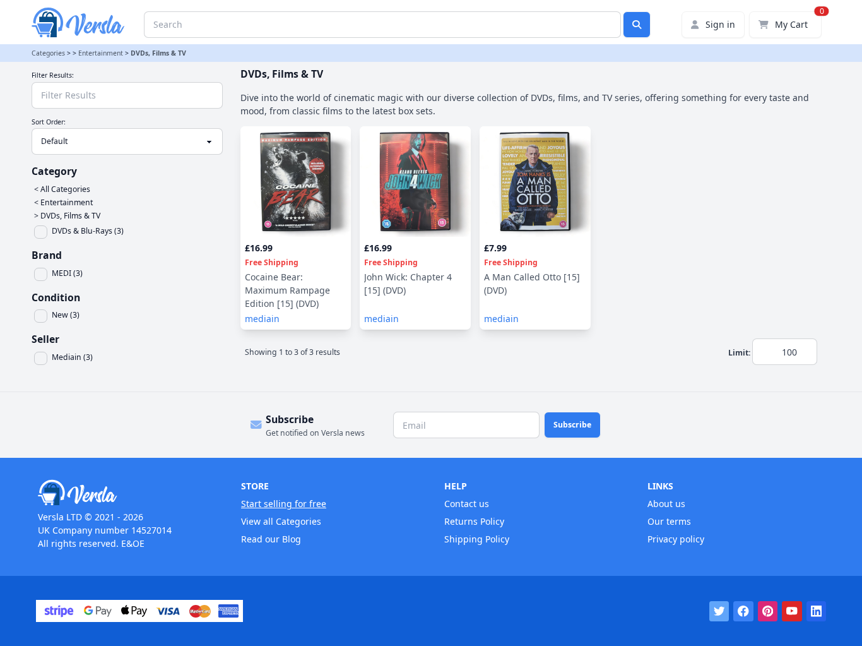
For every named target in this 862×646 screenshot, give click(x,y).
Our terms (669, 521)
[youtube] (792, 611)
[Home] (126, 492)
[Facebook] (743, 611)
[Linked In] (816, 611)
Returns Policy (474, 521)
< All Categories (62, 189)
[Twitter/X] (719, 611)
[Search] (637, 24)
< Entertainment (63, 202)
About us (666, 504)
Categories (48, 53)
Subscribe (572, 424)
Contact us (466, 504)
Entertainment (100, 53)
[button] (129, 232)
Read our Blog (271, 539)
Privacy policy (675, 539)
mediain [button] (262, 319)
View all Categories (281, 521)
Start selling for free (283, 504)
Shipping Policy (476, 539)
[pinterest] (768, 611)
